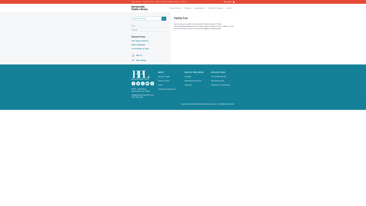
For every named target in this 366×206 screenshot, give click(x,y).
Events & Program (216, 8)
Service (188, 8)
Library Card (163, 81)
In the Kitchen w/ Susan (140, 49)
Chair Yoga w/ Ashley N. (140, 41)
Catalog (188, 77)
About (229, 8)
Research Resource (193, 81)
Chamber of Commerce (220, 85)
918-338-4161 (137, 97)
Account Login (164, 77)
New (133, 26)
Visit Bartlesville (217, 81)
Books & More (175, 8)
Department (200, 8)
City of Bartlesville (218, 77)
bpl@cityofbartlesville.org (142, 95)
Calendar (134, 30)
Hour (160, 85)
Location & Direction (167, 89)
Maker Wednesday (138, 45)
